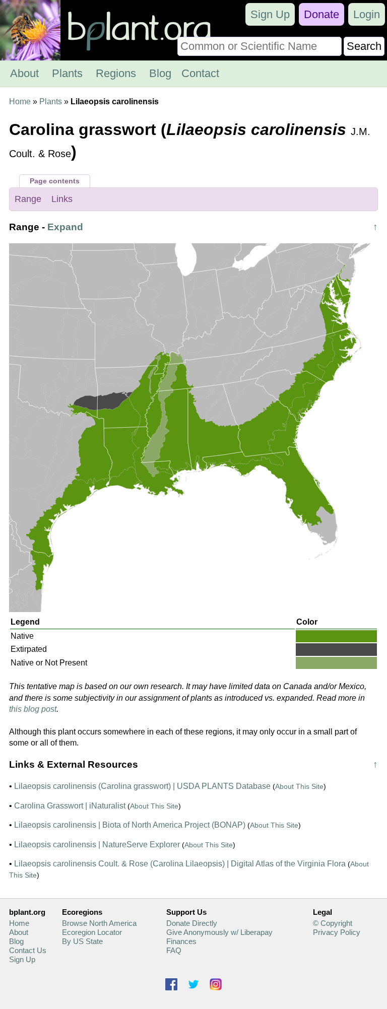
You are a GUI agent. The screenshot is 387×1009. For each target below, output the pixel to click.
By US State (82, 941)
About (24, 73)
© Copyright (332, 923)
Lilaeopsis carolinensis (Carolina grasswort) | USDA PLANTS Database (142, 786)
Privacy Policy (336, 932)
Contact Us (27, 950)
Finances (181, 941)
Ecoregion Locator (92, 932)
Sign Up (270, 14)
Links (62, 199)
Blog (160, 73)
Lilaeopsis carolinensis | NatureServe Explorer (97, 844)
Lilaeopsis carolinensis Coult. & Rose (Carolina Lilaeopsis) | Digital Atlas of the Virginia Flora (180, 863)
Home (20, 101)
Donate (321, 14)
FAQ (173, 950)
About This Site (299, 786)
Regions (116, 73)
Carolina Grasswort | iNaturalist (69, 805)
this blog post (32, 709)
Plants (67, 73)
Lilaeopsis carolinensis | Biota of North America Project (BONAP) (129, 825)
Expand (65, 227)
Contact (200, 73)
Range (28, 199)
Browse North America (99, 923)
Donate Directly (191, 923)
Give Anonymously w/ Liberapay (219, 932)
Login (366, 14)
